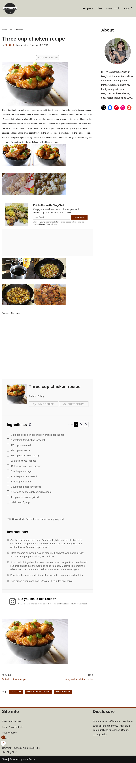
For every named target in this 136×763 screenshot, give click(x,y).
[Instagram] (122, 107)
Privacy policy (9, 732)
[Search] (132, 8)
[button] (92, 8)
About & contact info (12, 727)
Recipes (12, 30)
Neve (5, 759)
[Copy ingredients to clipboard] (29, 424)
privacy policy (100, 734)
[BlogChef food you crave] (10, 8)
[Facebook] (110, 107)
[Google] (129, 107)
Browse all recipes (11, 721)
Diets (99, 8)
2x (81, 424)
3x (86, 424)
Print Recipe (75, 404)
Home (4, 30)
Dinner (20, 30)
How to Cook (113, 8)
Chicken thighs (63, 692)
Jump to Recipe (47, 57)
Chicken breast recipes (38, 692)
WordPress (29, 759)
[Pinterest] (116, 107)
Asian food (16, 692)
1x (76, 424)
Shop (126, 8)
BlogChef (9, 45)
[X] (103, 107)
